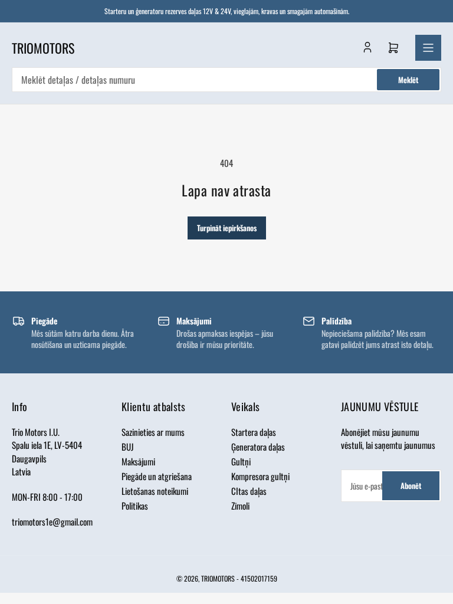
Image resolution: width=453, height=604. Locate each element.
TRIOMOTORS (218, 578)
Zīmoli (240, 505)
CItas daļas (249, 490)
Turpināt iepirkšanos (227, 228)
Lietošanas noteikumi (155, 490)
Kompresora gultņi (260, 476)
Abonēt (411, 485)
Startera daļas (253, 431)
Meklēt (408, 80)
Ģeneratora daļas (258, 446)
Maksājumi (138, 461)
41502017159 (259, 578)
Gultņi (241, 461)
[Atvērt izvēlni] (428, 48)
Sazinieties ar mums (153, 431)
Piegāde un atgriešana (157, 476)
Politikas (135, 505)
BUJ (128, 446)
